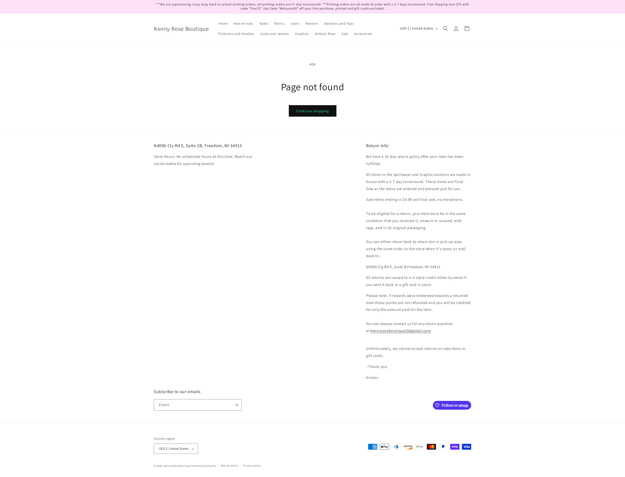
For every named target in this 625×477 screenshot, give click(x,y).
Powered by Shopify (203, 465)
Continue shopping (312, 111)
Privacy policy (252, 465)
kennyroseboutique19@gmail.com (400, 330)
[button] (445, 28)
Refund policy (229, 465)
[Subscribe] (236, 405)
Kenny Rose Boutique (177, 465)
